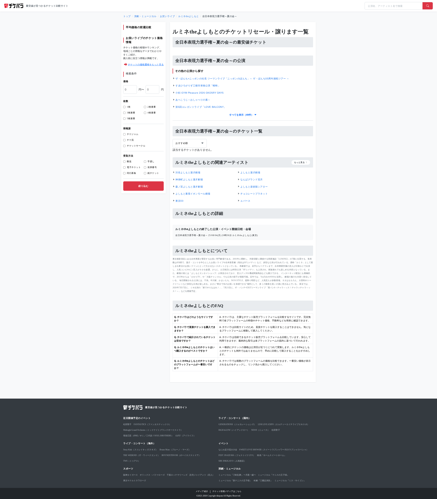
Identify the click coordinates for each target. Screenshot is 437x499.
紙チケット (153, 173)
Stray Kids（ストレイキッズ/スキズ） (140, 449)
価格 (125, 81)
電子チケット (134, 167)
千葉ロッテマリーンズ (177, 475)
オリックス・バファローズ (152, 475)
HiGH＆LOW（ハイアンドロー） (233, 430)
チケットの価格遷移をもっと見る (146, 64)
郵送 (129, 161)
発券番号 (152, 167)
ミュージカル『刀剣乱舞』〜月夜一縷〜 (237, 475)
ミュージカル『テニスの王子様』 (273, 475)
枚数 (125, 101)
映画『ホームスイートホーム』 (271, 455)
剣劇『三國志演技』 (263, 480)
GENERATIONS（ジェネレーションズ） (237, 424)
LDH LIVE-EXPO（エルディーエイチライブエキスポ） (283, 424)
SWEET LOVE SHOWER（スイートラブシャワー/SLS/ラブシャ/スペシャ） (273, 449)
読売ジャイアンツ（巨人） (201, 475)
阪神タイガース (130, 475)
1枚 (128, 107)
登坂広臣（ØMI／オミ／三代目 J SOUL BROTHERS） (148, 435)
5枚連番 (131, 118)
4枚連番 (151, 112)
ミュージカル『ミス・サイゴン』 (290, 480)
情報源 (127, 128)
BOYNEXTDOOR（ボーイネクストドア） (181, 455)
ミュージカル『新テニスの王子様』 (235, 480)
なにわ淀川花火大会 (227, 449)
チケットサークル (136, 145)
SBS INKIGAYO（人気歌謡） (232, 461)
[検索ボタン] (427, 5)
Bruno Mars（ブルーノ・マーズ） (175, 449)
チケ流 (130, 140)
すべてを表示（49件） (241, 114)
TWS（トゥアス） (131, 461)
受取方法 (128, 156)
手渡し (150, 161)
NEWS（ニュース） (260, 430)
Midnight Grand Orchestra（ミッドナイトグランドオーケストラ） (153, 430)
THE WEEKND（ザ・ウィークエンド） (141, 455)
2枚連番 (151, 107)
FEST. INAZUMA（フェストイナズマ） (236, 455)
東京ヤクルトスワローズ (134, 480)
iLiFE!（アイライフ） (185, 435)
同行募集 (131, 173)
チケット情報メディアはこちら (226, 491)
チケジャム (132, 134)
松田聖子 (127, 424)
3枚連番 (131, 112)
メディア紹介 (202, 491)
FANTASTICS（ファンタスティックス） (152, 424)
